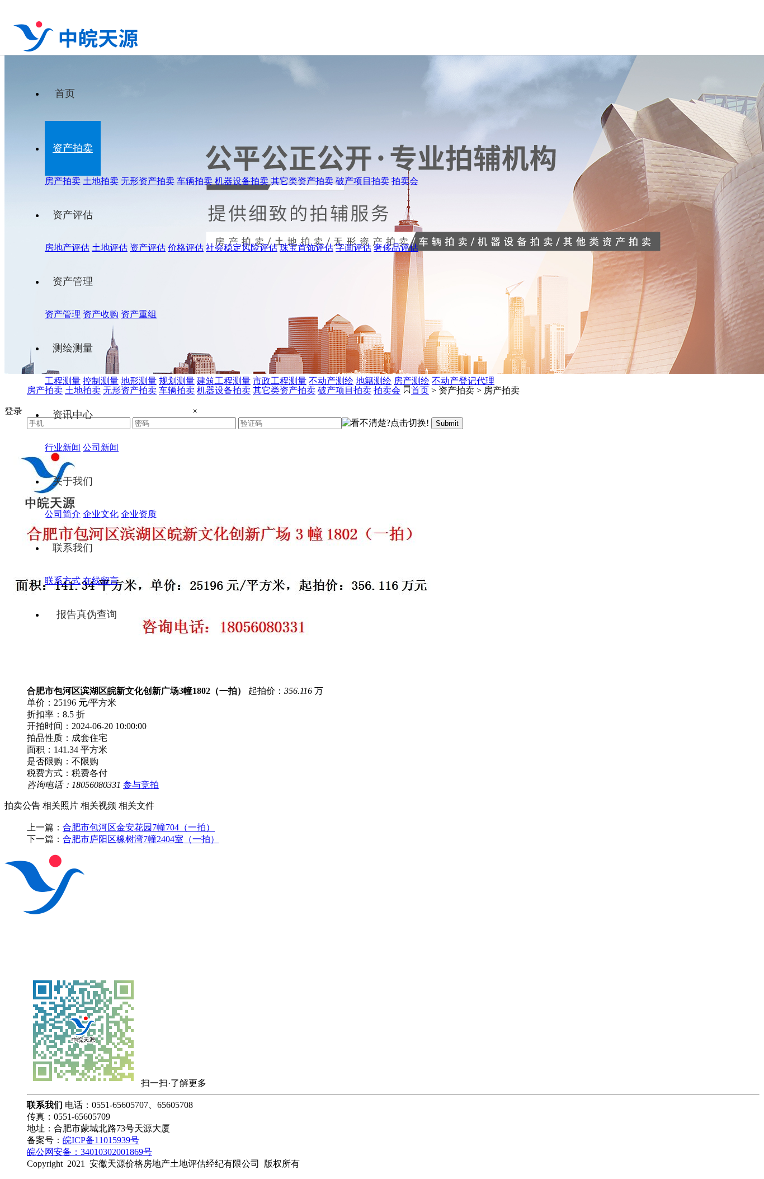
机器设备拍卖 (241, 181)
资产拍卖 (73, 148)
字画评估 (353, 247)
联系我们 (73, 547)
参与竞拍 (141, 785)
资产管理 (73, 281)
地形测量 (139, 381)
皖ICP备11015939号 (101, 1140)
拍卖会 (405, 181)
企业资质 (139, 514)
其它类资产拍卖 (302, 181)
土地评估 (110, 247)
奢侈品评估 (396, 247)
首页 (65, 93)
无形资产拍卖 (148, 181)
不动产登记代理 (463, 381)
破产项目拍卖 (362, 181)
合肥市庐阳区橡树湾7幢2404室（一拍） (141, 839)
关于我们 (73, 481)
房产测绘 (412, 381)
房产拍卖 (63, 181)
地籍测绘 (374, 381)
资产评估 (73, 214)
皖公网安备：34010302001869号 (89, 1152)
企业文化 (101, 514)
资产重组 (139, 314)
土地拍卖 (101, 181)
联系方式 (63, 580)
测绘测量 (73, 348)
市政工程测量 (279, 381)
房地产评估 (67, 247)
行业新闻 (63, 447)
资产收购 (101, 314)
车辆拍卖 (195, 181)
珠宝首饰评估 (306, 247)
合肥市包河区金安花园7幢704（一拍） (139, 827)
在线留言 (101, 580)
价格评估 (186, 247)
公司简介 (63, 514)
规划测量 (177, 381)
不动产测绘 (331, 381)
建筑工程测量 (224, 381)
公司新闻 (101, 447)
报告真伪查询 (86, 614)
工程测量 (63, 381)
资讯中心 (73, 414)
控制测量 (101, 381)
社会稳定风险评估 (241, 247)
